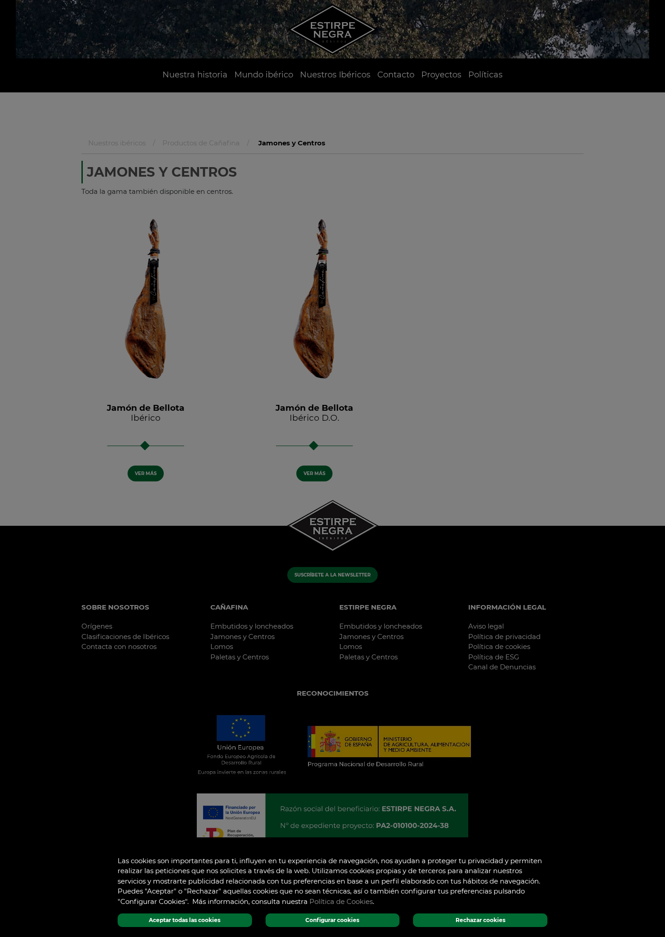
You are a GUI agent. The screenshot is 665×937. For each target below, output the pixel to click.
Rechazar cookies (480, 920)
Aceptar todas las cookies (184, 920)
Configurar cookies (332, 920)
